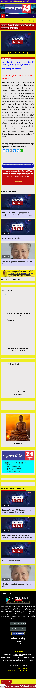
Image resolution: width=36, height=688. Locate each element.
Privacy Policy (6, 657)
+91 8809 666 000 (22, 670)
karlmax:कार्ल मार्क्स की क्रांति (11, 238)
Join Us (30, 660)
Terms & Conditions (20, 657)
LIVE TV (31, 657)
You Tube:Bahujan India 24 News (14, 660)
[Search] (33, 16)
